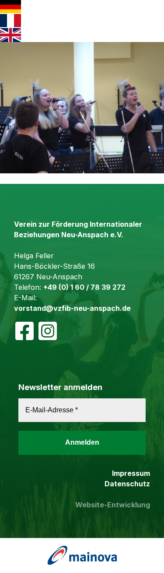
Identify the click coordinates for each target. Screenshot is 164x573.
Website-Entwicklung (112, 504)
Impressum (131, 473)
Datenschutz (127, 483)
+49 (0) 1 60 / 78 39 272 (84, 287)
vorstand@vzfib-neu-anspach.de (72, 308)
